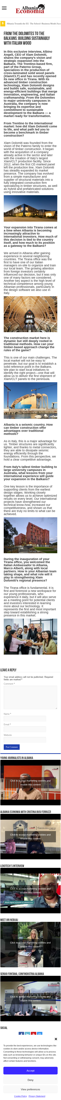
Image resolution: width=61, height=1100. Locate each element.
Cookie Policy (20, 1096)
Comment (9, 684)
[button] (56, 1039)
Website (8, 735)
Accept (30, 1070)
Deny (31, 1080)
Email (7, 724)
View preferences (30, 1089)
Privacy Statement (37, 1096)
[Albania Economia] (30, 8)
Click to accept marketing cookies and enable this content (30, 782)
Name (7, 714)
